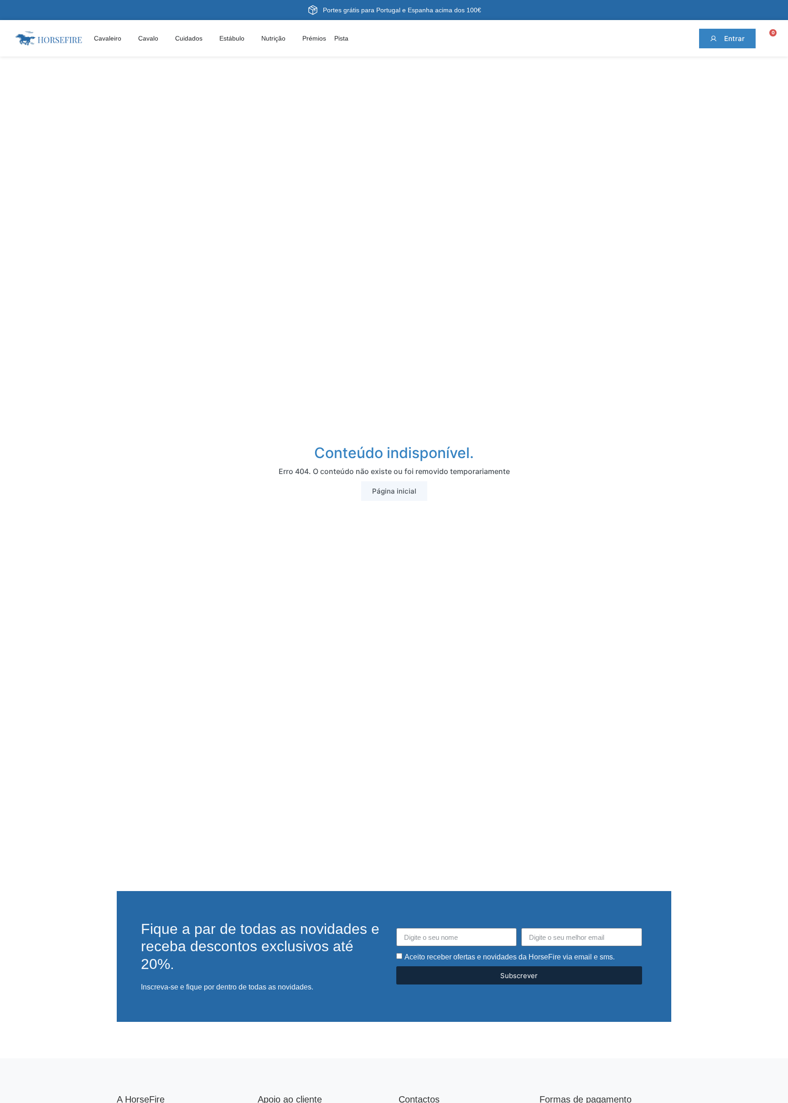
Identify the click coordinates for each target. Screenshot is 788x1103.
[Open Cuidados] (208, 38)
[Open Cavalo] (164, 38)
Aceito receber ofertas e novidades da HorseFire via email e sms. (509, 957)
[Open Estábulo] (250, 38)
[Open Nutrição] (291, 38)
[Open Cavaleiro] (127, 38)
